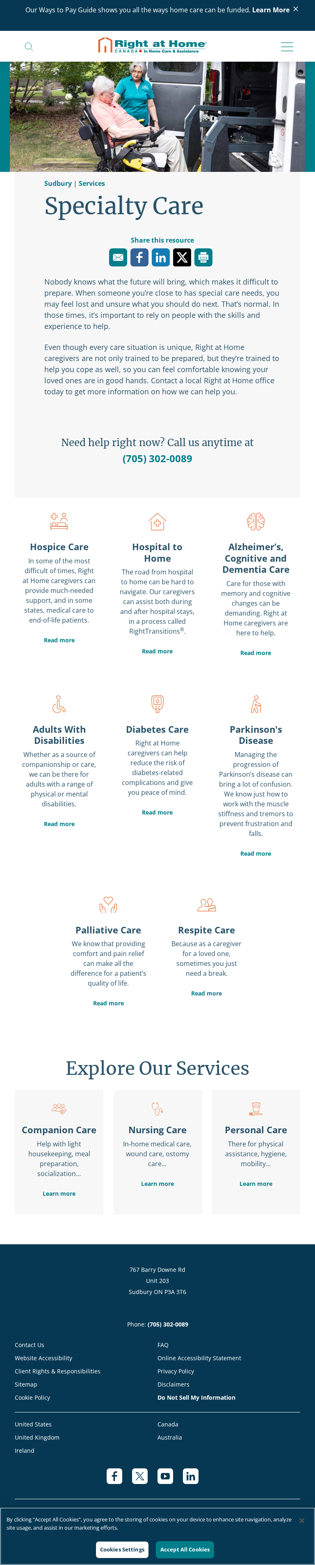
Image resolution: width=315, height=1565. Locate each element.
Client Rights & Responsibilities (57, 1371)
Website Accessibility (43, 1358)
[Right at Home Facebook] (119, 1480)
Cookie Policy (32, 1397)
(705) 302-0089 (157, 458)
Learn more (59, 1193)
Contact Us (29, 1345)
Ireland (24, 1450)
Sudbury (58, 183)
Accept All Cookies (185, 1549)
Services (92, 183)
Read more (59, 640)
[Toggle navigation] (285, 47)
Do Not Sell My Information (196, 1397)
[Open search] (29, 46)
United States (33, 1424)
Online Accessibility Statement (199, 1358)
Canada (168, 1424)
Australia (170, 1437)
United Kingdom (37, 1437)
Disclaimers (173, 1384)
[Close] (302, 1521)
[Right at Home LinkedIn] (195, 1480)
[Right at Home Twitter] (145, 1480)
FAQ (163, 1345)
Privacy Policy (176, 1371)
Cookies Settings (122, 1549)
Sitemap (26, 1384)
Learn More (271, 9)
